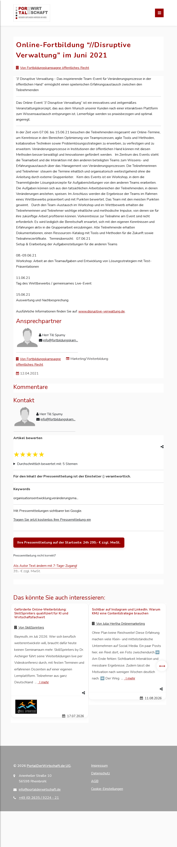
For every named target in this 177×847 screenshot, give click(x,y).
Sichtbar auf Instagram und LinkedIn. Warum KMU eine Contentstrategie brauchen (126, 611)
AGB (94, 781)
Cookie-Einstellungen (107, 788)
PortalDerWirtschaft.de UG (49, 765)
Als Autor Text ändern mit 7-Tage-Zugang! (45, 565)
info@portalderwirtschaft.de (40, 789)
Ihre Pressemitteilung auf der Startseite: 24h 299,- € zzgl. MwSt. (68, 542)
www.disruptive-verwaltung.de (101, 311)
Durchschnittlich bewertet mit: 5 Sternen (47, 464)
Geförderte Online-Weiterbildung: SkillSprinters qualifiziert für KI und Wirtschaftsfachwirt (41, 613)
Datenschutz (100, 773)
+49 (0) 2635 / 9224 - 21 (39, 797)
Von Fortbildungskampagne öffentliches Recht (54, 67)
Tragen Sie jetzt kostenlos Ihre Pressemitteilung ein (52, 519)
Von (31, 627)
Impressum (99, 765)
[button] (49, 693)
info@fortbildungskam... (60, 340)
